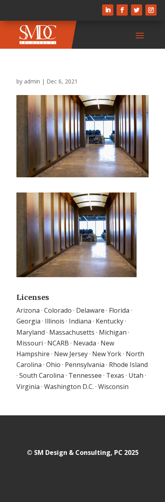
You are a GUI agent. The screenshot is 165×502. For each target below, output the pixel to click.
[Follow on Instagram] (151, 10)
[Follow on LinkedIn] (107, 10)
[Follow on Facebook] (122, 10)
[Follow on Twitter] (136, 10)
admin (32, 81)
